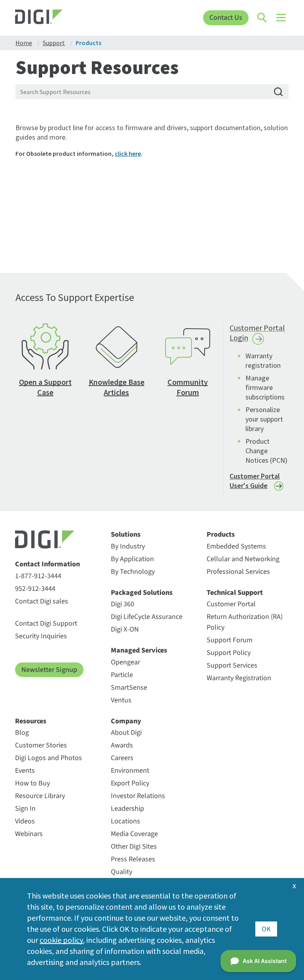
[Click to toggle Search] (262, 17)
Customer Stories (41, 745)
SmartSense (129, 687)
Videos (25, 821)
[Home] (49, 17)
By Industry (128, 546)
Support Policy (229, 653)
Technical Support (235, 592)
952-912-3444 (35, 589)
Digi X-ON (125, 629)
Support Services (232, 665)
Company (126, 721)
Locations (125, 821)
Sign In (25, 809)
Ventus (121, 700)
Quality (121, 872)
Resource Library (40, 796)
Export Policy (130, 783)
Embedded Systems (236, 546)
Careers (122, 758)
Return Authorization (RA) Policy (245, 622)
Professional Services (238, 572)
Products (221, 534)
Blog (22, 733)
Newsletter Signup (49, 670)
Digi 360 (122, 604)
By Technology (133, 572)
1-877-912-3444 (38, 576)
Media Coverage (134, 834)
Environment (130, 771)
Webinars (29, 834)
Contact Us (225, 18)
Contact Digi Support (46, 623)
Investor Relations (138, 796)
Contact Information (47, 564)
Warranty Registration (239, 678)
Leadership (127, 809)
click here (128, 153)
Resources (30, 721)
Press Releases (133, 859)
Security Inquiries (41, 636)
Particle (122, 675)
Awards (122, 745)
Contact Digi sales (41, 601)
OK (266, 928)
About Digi (126, 733)
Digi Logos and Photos (48, 758)
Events (25, 771)
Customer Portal (231, 604)
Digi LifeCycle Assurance (146, 617)
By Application (132, 559)
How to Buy (32, 783)
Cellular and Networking (243, 559)
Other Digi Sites (134, 846)
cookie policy (61, 940)
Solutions (126, 534)
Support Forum (230, 640)
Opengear (125, 662)
